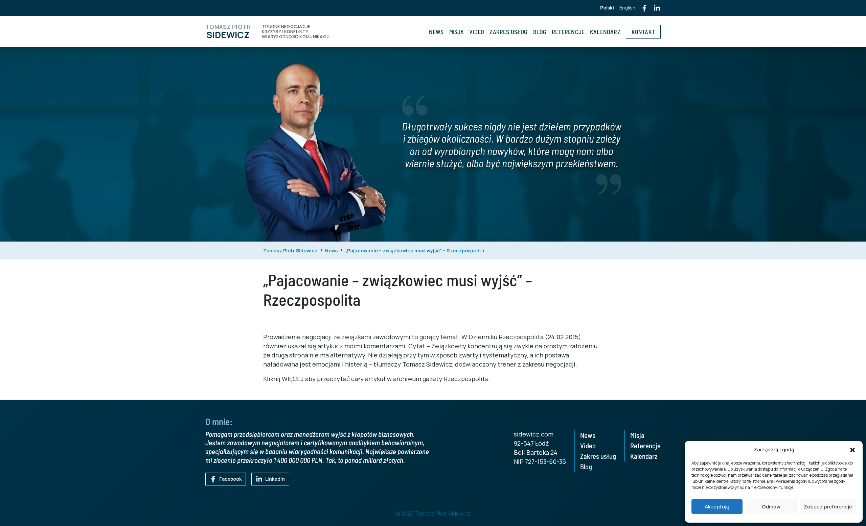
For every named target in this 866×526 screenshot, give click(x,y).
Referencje (568, 31)
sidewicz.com (533, 434)
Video (476, 31)
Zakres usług (508, 31)
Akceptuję (717, 506)
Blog (540, 31)
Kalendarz (605, 31)
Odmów (771, 506)
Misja (456, 31)
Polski (607, 7)
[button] (852, 449)
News (436, 31)
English (627, 7)
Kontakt (643, 31)
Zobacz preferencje (828, 506)
